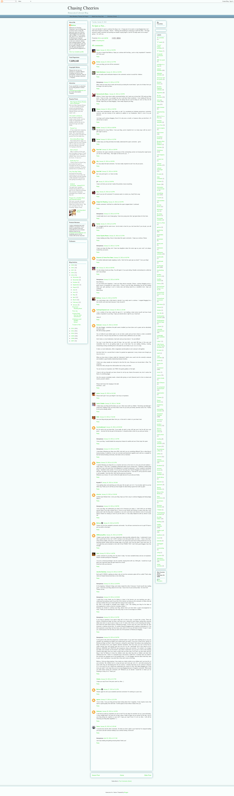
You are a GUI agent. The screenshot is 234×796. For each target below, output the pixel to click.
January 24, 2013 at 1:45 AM (110, 482)
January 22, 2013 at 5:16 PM (107, 191)
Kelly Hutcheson (101, 72)
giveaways (160, 239)
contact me (160, 159)
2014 (72, 272)
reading (159, 439)
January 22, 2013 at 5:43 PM (115, 202)
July (74, 290)
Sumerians (160, 501)
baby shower (160, 107)
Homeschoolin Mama (102, 94)
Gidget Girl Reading (102, 202)
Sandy (98, 224)
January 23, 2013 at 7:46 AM (112, 403)
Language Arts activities (161, 336)
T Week (159, 510)
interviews (160, 304)
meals (158, 360)
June (74, 292)
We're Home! (74, 150)
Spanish (159, 482)
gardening (160, 230)
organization (160, 393)
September (76, 284)
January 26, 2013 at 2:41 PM (111, 617)
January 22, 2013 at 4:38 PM (109, 149)
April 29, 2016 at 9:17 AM (110, 738)
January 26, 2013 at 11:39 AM (112, 597)
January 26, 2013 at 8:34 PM (111, 637)
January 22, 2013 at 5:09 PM (106, 181)
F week (159, 197)
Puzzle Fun (73, 128)
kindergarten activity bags (160, 321)
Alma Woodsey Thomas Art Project (79, 16)
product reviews (159, 424)
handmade (160, 261)
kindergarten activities (160, 316)
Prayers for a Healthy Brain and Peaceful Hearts (77, 198)
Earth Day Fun (74, 160)
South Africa (160, 477)
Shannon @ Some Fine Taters (104, 257)
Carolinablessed (101, 427)
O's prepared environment (161, 387)
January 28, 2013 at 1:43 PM (110, 711)
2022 (72, 265)
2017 (72, 270)
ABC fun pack (161, 60)
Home (122, 775)
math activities (159, 356)
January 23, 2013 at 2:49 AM (110, 325)
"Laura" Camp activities (159, 46)
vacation (159, 555)
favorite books (159, 205)
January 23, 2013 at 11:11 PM (109, 462)
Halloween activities (160, 253)
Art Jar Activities (159, 96)
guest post (160, 243)
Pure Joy (75, 311)
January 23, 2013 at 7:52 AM (107, 417)
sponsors (159, 484)
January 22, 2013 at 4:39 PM (109, 171)
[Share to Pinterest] (120, 38)
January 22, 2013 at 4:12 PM (108, 139)
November (76, 280)
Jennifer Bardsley (101, 572)
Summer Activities (159, 506)
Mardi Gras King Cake (98, 16)
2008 (72, 338)
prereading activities (160, 409)
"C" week (159, 42)
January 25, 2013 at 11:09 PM (112, 583)
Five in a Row (161, 223)
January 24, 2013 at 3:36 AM (109, 494)
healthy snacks (159, 279)
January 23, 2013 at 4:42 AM (108, 393)
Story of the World (160, 492)
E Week (159, 181)
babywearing (160, 112)
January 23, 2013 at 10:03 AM (114, 427)
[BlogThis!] (114, 38)
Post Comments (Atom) (125, 781)
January (75, 305)
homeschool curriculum (160, 299)
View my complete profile (76, 52)
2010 (72, 333)
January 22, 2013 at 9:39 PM (106, 267)
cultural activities (159, 164)
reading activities (159, 442)
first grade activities (160, 219)
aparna (98, 699)
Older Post (147, 775)
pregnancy (160, 404)
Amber (98, 127)
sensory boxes (159, 469)
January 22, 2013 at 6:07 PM (111, 213)
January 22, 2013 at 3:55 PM (108, 109)
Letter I (159, 341)
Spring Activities (159, 488)
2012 (72, 328)
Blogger (126, 792)
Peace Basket (159, 401)
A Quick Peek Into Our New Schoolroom (76, 315)
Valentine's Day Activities (161, 559)
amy (97, 191)
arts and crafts (159, 100)
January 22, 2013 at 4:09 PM (108, 127)
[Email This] (113, 38)
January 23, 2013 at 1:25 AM (117, 309)
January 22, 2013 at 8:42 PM (121, 257)
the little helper (159, 517)
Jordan (159, 310)
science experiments (160, 460)
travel (158, 538)
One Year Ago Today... (75, 171)
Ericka (98, 62)
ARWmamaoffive (101, 535)
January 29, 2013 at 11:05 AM (108, 726)
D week (159, 174)
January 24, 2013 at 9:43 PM (111, 523)
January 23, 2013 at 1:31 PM (111, 439)
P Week (159, 397)
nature (159, 375)
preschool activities (160, 414)
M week (159, 350)
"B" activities (160, 37)
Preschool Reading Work (77, 307)
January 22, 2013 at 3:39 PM (117, 94)
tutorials (159, 540)
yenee (98, 393)
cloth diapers (160, 154)
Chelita (98, 679)
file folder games (159, 214)
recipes (159, 446)
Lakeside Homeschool (160, 330)
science (159, 456)
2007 (72, 341)
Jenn (97, 553)
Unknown (99, 325)
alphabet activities (159, 74)
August (75, 287)
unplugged (160, 543)
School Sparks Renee (102, 235)
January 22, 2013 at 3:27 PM (108, 62)
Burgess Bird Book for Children (160, 143)
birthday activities (159, 121)
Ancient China (159, 82)
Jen (97, 267)
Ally (97, 161)
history (159, 283)
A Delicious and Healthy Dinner (76, 320)
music (158, 372)
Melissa (98, 523)
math (158, 353)
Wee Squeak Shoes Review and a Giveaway (78, 102)
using (158, 552)
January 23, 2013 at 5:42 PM (111, 449)
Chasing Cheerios (83, 8)
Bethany (98, 298)
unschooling (160, 548)
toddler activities (159, 525)
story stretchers (160, 497)
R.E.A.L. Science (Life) (159, 430)
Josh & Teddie (100, 403)
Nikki (97, 417)
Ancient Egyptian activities (159, 88)
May (74, 294)
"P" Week (159, 51)
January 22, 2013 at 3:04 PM (108, 50)
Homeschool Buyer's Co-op (160, 288)
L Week (159, 326)
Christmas (160, 150)
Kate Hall (98, 149)
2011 (72, 331)
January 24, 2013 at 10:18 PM (114, 535)
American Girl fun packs (161, 78)
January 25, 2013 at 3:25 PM (114, 572)
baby (158, 104)
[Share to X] (116, 38)
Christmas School (112, 16)
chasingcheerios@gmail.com (77, 90)
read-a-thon (160, 434)
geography (160, 234)
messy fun (160, 363)
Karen (98, 50)
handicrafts (160, 257)
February (75, 302)
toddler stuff (160, 530)
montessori (160, 368)
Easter (159, 184)
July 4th (159, 313)
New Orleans (160, 382)
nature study (160, 378)
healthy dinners (159, 275)
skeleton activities (159, 473)
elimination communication (160, 188)
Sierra (98, 726)
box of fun (160, 125)
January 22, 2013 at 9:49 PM (111, 279)
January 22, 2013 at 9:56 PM (109, 298)
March (75, 300)
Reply (97, 56)
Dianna (98, 109)
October (75, 282)
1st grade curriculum (160, 54)
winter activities (159, 565)
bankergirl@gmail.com (102, 309)
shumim (98, 494)
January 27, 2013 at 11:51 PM (109, 699)
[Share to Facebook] (118, 38)
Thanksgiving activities (161, 513)
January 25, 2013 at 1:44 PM (107, 553)
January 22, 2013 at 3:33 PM (113, 72)
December (76, 277)
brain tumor (160, 132)
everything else (100, 40)
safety (158, 453)
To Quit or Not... (77, 324)
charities (159, 147)
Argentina (160, 92)
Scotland (159, 465)
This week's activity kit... (76, 115)
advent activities (159, 69)
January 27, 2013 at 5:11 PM (111, 689)
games (159, 227)
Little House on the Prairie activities (161, 346)
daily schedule (159, 177)
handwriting (160, 270)
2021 (72, 267)
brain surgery (161, 128)
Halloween (160, 248)
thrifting (159, 521)
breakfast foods (159, 137)
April (74, 297)
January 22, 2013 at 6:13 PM (108, 224)
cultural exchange (160, 168)
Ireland (159, 307)
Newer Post (96, 775)
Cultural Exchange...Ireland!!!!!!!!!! (77, 184)
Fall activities (160, 200)
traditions (159, 535)
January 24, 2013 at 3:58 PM (111, 506)
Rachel (98, 139)
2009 (72, 336)
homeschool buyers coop (160, 293)
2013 (72, 275)
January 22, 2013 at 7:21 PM (111, 245)
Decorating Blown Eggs (77, 139)
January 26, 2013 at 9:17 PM (108, 679)
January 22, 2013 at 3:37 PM (111, 82)
